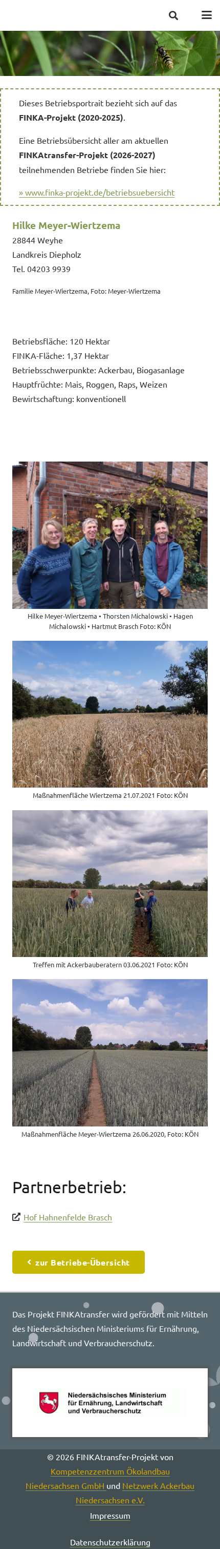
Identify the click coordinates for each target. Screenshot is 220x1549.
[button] (173, 15)
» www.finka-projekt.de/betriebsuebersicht (96, 192)
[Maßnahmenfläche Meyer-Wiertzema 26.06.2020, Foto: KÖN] (110, 1061)
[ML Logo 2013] (110, 1403)
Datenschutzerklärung (110, 1542)
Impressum (110, 1515)
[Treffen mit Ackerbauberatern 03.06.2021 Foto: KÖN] (110, 893)
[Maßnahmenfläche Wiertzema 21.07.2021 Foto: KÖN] (110, 723)
